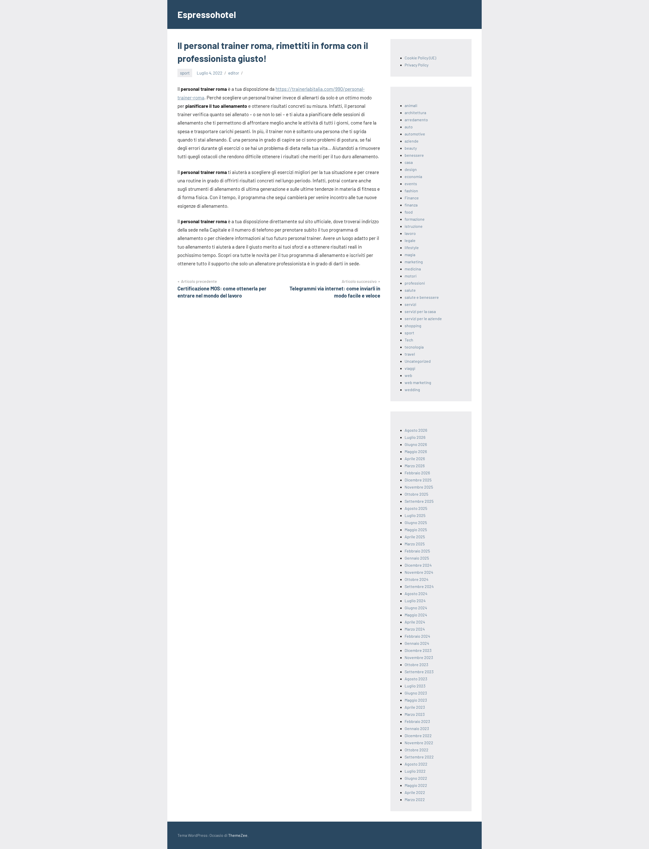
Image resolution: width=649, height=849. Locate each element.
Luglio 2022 (415, 771)
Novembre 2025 (419, 486)
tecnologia (414, 346)
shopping (413, 325)
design (411, 169)
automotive (415, 133)
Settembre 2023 (419, 671)
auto (409, 126)
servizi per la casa (420, 311)
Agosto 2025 (416, 508)
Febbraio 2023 (417, 721)
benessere (414, 155)
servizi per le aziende (423, 318)
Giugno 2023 (416, 692)
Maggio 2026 (416, 451)
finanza (411, 204)
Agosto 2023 (416, 678)
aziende (412, 140)
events (411, 183)
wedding (412, 389)
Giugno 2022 (416, 778)
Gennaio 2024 (417, 643)
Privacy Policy (416, 64)
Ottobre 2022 (416, 749)
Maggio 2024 (416, 614)
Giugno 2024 (416, 607)
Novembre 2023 (419, 657)
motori (411, 275)
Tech (409, 339)
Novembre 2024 (419, 572)
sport (185, 72)
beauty (411, 148)
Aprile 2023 (415, 707)
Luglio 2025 (415, 515)
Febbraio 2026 (417, 472)
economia (413, 176)
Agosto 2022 (416, 763)
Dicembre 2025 (418, 479)
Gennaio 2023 (417, 728)
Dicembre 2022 (418, 735)
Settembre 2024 (419, 586)
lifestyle (412, 247)
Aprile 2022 (415, 792)
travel (410, 354)
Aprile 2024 (415, 621)
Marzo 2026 (415, 465)
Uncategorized (418, 361)
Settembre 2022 (419, 756)
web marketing (418, 382)
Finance (412, 197)
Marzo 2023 (415, 714)
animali (411, 105)
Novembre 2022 (419, 742)
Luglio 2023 (415, 685)
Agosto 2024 (416, 593)
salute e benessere (422, 297)
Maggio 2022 (416, 785)
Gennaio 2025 (417, 558)
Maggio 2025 (416, 529)
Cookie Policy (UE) (420, 57)
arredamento (416, 119)
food (409, 212)
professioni (415, 283)
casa (409, 162)
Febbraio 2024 (417, 636)
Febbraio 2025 (417, 550)
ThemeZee (237, 835)
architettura (415, 112)
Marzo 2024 (415, 629)
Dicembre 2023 (418, 650)
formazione (415, 219)
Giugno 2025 (416, 522)
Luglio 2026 (415, 437)
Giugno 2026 (416, 444)
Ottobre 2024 (416, 579)
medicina (413, 268)
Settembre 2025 (419, 501)
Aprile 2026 (415, 458)
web (408, 375)
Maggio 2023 (416, 700)
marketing (414, 261)
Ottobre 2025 (416, 494)
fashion (411, 190)
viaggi (410, 368)
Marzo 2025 (415, 543)
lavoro (410, 233)
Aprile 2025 (415, 536)
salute (410, 290)
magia (410, 254)
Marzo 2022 (415, 799)
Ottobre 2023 (416, 664)
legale (410, 240)
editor (233, 72)
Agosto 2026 (416, 430)
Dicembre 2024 (418, 565)
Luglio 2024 (415, 600)
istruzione (414, 226)
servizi (410, 304)
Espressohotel (206, 14)
